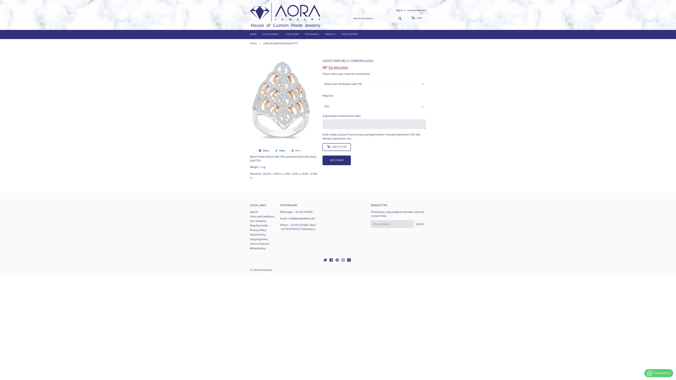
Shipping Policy (259, 239)
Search (254, 212)
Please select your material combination (346, 73)
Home (253, 34)
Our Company (349, 34)
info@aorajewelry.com (302, 218)
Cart (419, 18)
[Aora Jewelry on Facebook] (331, 260)
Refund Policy (258, 234)
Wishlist (330, 34)
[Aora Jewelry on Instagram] (343, 260)
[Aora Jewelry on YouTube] (349, 260)
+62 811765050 (303, 212)
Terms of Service (260, 243)
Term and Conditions (262, 216)
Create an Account (417, 10)
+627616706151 (289, 229)
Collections (270, 34)
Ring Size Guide (259, 225)
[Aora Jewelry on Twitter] (325, 260)
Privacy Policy (258, 230)
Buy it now (336, 160)
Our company (258, 221)
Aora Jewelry (265, 269)
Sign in (399, 10)
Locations (292, 34)
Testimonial (312, 34)
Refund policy (258, 248)
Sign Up (420, 224)
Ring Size (328, 95)
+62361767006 (299, 225)
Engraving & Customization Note (342, 116)
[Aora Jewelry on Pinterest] (337, 260)
